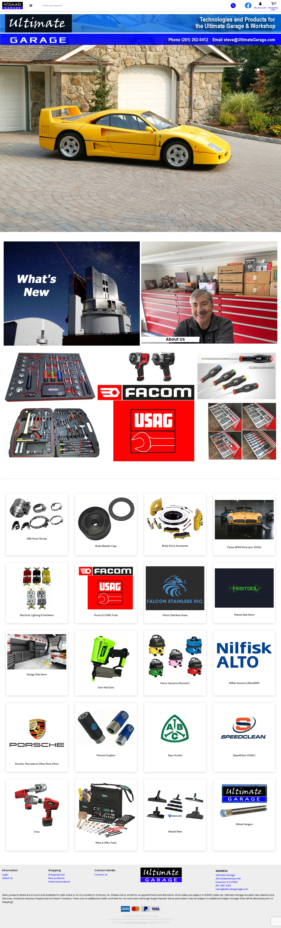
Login (5, 874)
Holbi (142, 919)
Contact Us (100, 874)
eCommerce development (122, 919)
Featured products (59, 881)
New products (56, 878)
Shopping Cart (56, 874)
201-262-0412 (223, 885)
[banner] (140, 29)
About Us (175, 339)
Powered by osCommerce (159, 919)
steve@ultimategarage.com (232, 889)
